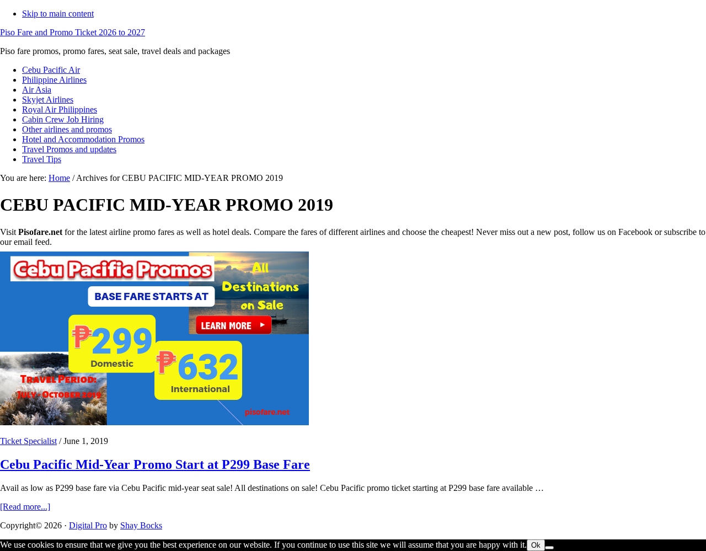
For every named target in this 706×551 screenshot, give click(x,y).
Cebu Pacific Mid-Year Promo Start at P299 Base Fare (155, 464)
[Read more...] (25, 506)
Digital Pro (88, 525)
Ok (536, 545)
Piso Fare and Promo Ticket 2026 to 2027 (72, 32)
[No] (549, 547)
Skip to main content (58, 13)
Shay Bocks (141, 525)
